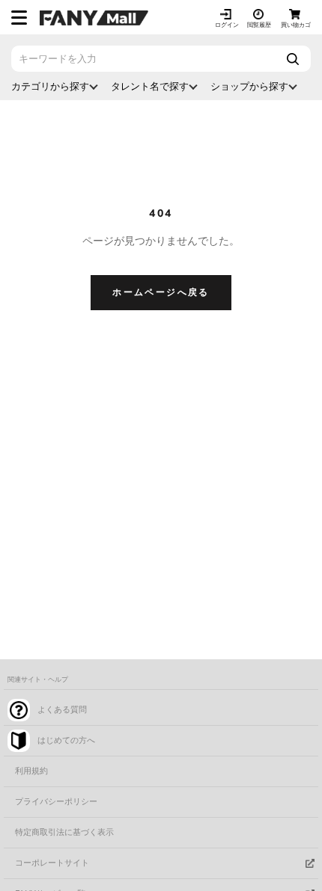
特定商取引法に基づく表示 (64, 832)
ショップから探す (249, 86)
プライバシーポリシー (56, 801)
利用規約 (31, 771)
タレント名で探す (150, 86)
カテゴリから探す (50, 86)
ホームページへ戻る (161, 292)
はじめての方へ (66, 740)
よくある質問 (62, 709)
